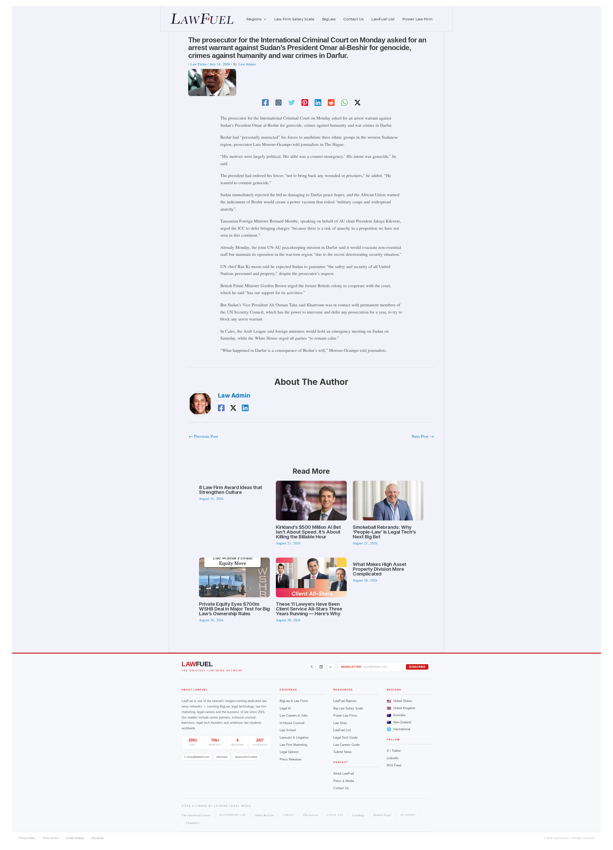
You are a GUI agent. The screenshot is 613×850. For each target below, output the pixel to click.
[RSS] (331, 667)
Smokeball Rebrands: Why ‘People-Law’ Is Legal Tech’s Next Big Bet (384, 532)
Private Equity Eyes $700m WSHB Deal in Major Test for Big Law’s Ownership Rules (234, 608)
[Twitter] (291, 102)
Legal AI (285, 708)
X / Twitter (394, 751)
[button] (264, 19)
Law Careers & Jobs (294, 715)
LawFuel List (342, 730)
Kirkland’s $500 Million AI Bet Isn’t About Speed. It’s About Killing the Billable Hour (308, 532)
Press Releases (291, 759)
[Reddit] (331, 102)
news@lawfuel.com (198, 756)
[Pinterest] (304, 102)
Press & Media (343, 781)
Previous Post (203, 436)
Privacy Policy (27, 838)
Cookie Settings (75, 838)
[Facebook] (265, 102)
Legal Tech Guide (345, 737)
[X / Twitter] (311, 667)
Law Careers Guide (346, 745)
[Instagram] (278, 102)
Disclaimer (97, 838)
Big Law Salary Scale (348, 708)
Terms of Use (50, 838)
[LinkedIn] (321, 667)
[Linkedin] (318, 102)
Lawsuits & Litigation (294, 737)
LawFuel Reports (345, 701)
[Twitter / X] (357, 102)
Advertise (221, 756)
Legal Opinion (289, 752)
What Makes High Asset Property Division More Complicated (379, 569)
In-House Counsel (292, 723)
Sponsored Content (246, 756)
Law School (288, 730)
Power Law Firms (345, 715)
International (398, 729)
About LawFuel (343, 773)
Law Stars (340, 723)
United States (399, 701)
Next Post (423, 436)
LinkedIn (392, 758)
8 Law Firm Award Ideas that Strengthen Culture (230, 490)
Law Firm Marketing (293, 745)
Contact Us (341, 788)
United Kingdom (401, 708)
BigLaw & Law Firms (294, 701)
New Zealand (399, 722)
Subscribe (417, 666)
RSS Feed (394, 765)
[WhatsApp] (344, 102)
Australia (396, 715)
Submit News (342, 752)
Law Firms (198, 64)
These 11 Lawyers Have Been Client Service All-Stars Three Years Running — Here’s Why (309, 608)
